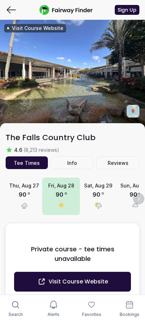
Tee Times (27, 163)
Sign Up (127, 9)
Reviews (118, 163)
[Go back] (11, 10)
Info (72, 163)
